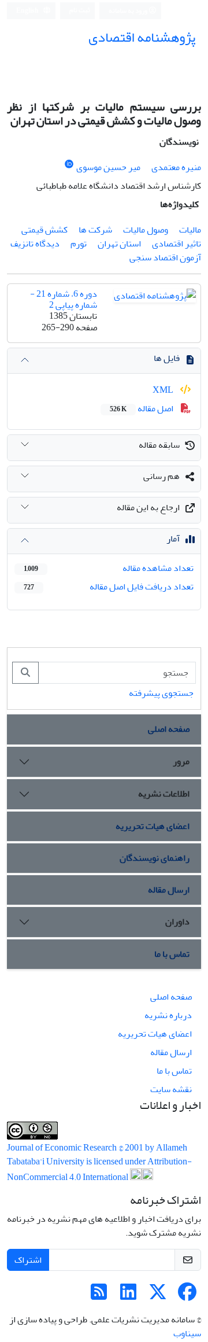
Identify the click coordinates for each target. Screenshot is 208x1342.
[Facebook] (187, 1295)
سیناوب (187, 1333)
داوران (177, 921)
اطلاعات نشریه (164, 793)
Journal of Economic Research (62, 1147)
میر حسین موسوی (108, 167)
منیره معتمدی (176, 167)
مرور (181, 761)
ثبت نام (79, 10)
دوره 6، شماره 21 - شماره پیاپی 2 (63, 299)
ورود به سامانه (128, 10)
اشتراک (28, 1260)
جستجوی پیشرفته (161, 693)
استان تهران (119, 243)
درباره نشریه (168, 1015)
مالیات (190, 229)
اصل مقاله (142, 408)
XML (164, 390)
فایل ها (167, 358)
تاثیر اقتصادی (176, 243)
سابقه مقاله (159, 445)
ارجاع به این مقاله (148, 507)
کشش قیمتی (44, 229)
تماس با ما (172, 954)
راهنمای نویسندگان (155, 858)
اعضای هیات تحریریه (153, 826)
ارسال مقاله (169, 889)
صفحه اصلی (169, 729)
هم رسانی (161, 476)
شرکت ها (95, 229)
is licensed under (116, 1161)
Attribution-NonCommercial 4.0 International (99, 1169)
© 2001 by (137, 1147)
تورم (78, 243)
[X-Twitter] (158, 1295)
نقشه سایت (171, 1089)
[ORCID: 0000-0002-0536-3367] (69, 164)
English (28, 10)
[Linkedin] (128, 1295)
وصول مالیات (145, 229)
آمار (173, 538)
